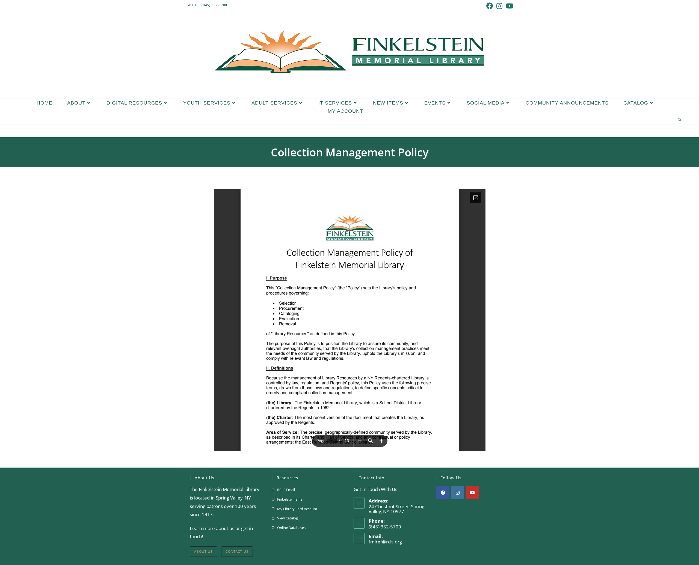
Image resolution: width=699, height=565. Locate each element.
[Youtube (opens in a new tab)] (508, 5)
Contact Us (237, 551)
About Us (203, 551)
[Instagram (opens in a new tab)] (499, 5)
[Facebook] (442, 492)
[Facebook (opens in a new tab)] (490, 5)
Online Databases (291, 527)
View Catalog (287, 518)
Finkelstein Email (290, 499)
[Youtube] (472, 492)
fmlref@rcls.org (385, 542)
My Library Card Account (297, 508)
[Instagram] (457, 492)
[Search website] (679, 120)
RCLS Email (286, 489)
